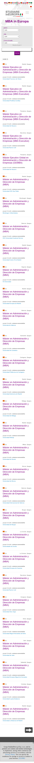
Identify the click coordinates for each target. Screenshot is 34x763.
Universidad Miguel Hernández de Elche (14, 633)
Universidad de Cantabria (10, 350)
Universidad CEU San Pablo (11, 191)
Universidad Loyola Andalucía (11, 699)
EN (5, 4)
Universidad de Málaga (9, 415)
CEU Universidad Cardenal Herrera (13, 238)
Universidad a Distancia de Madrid (12, 720)
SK (25, 4)
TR (27, 4)
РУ (23, 4)
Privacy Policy (10, 754)
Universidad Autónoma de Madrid (12, 394)
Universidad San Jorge (9, 611)
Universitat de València (9, 325)
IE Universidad (7, 281)
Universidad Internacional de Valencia (13, 503)
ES (11, 4)
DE (9, 4)
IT (17, 4)
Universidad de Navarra (9, 126)
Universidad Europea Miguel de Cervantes (15, 677)
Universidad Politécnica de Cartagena (13, 372)
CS (7, 4)
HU (15, 4)
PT (21, 4)
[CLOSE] (22, 758)
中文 (31, 8)
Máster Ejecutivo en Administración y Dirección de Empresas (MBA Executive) (17, 69)
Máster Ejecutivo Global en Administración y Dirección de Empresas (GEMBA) (17, 160)
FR (13, 4)
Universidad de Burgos (9, 524)
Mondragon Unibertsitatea (10, 213)
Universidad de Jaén (9, 655)
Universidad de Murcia (9, 481)
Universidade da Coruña (10, 546)
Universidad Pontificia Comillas (11, 100)
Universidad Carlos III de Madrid (12, 260)
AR (31, 4)
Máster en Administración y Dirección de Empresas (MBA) (16, 182)
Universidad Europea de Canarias (12, 568)
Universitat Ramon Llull (9, 147)
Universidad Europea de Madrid (12, 303)
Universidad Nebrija (8, 437)
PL (19, 4)
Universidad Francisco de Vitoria (12, 79)
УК (29, 4)
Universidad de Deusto (9, 459)
